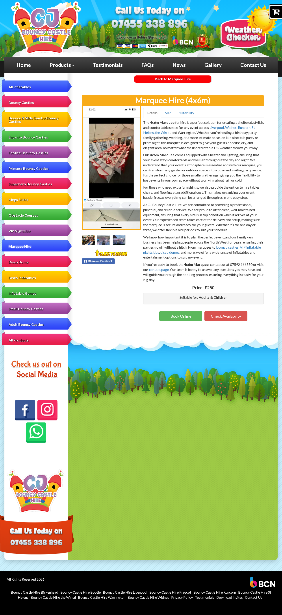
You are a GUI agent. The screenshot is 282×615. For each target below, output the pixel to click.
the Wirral (162, 132)
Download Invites (229, 597)
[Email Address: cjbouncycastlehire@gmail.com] (142, 37)
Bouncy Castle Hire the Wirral (53, 597)
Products (61, 65)
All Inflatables (20, 87)
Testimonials (108, 65)
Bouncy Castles (21, 102)
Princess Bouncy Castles (28, 168)
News (179, 65)
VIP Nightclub (20, 231)
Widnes (231, 127)
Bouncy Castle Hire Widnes (148, 597)
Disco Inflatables (22, 278)
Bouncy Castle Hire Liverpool (125, 592)
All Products (19, 340)
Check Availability (226, 316)
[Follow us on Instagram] (47, 410)
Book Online (180, 316)
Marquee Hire (20, 246)
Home (24, 65)
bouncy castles (227, 247)
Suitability (186, 113)
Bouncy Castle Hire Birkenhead (34, 592)
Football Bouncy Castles (28, 153)
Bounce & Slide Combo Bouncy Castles (34, 120)
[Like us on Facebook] (25, 410)
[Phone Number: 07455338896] (149, 24)
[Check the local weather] (249, 26)
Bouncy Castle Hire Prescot (170, 592)
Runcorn (244, 127)
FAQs (147, 65)
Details (152, 113)
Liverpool (217, 127)
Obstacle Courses (23, 215)
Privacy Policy (182, 597)
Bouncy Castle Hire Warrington (101, 597)
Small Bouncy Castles (26, 309)
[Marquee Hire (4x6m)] (111, 167)
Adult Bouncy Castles (26, 324)
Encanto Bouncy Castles (28, 137)
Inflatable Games (22, 293)
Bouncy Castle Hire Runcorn (214, 592)
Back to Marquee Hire (173, 79)
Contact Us (253, 65)
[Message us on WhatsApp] (36, 432)
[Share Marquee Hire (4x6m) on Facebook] (111, 261)
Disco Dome (18, 262)
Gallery (213, 65)
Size (168, 113)
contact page (159, 269)
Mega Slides (18, 199)
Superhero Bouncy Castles (30, 184)
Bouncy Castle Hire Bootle (80, 592)
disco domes (169, 252)
